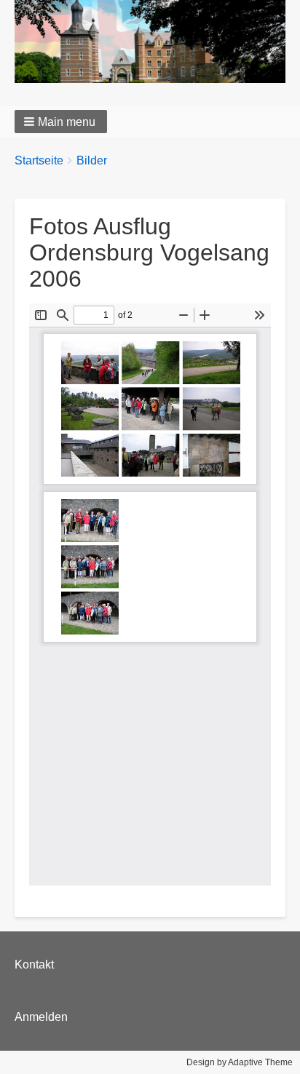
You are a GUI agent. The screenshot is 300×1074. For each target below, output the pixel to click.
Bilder (91, 160)
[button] (61, 121)
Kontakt (34, 964)
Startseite (39, 160)
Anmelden (41, 1017)
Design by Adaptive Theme (239, 1062)
